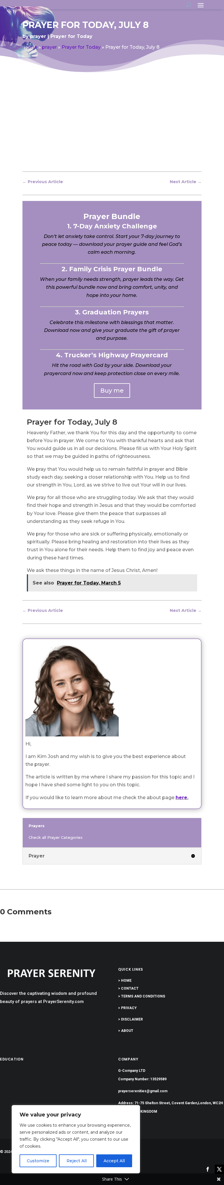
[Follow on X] (219, 1169)
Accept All (114, 1160)
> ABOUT (125, 1031)
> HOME (125, 981)
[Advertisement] (112, 127)
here (181, 797)
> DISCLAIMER (130, 1019)
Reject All (76, 1160)
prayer (38, 36)
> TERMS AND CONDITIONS (141, 996)
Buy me (112, 390)
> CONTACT (128, 988)
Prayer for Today (71, 36)
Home (29, 47)
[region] (76, 1139)
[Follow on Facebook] (207, 1169)
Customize (38, 1160)
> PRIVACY (127, 1008)
